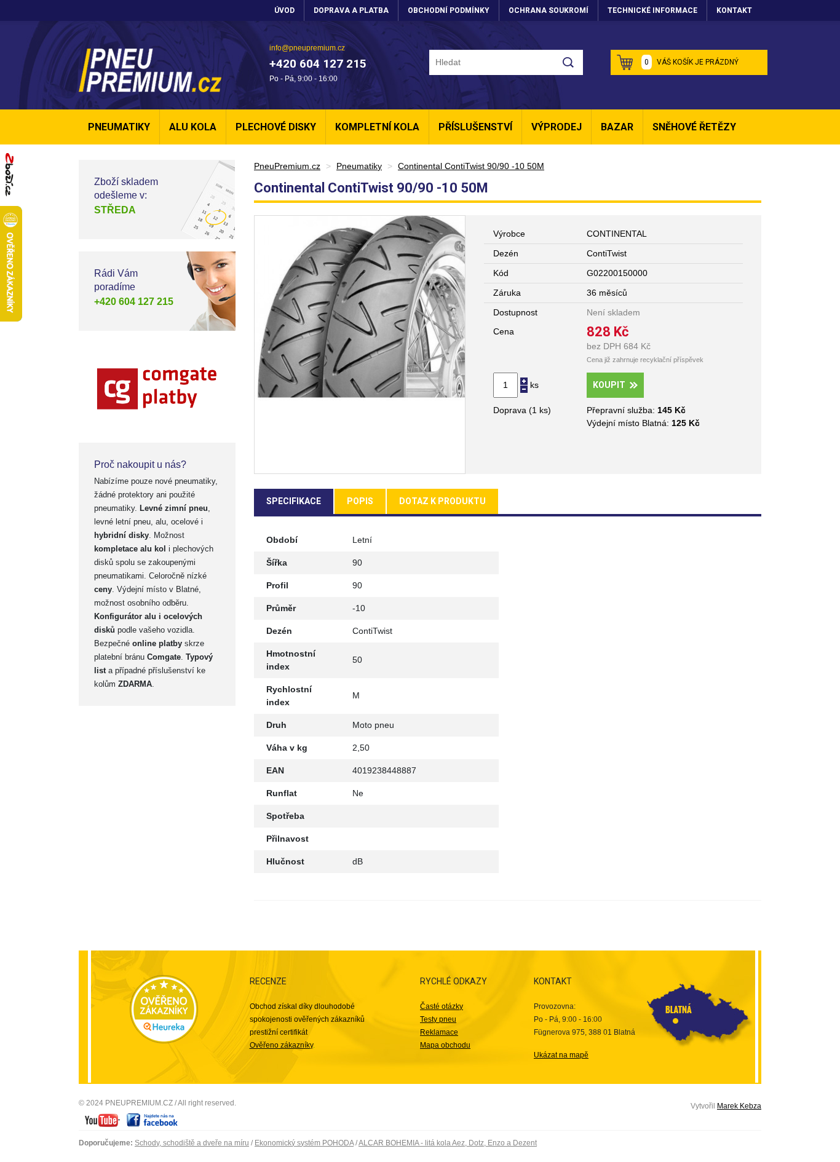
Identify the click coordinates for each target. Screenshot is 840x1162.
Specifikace (293, 501)
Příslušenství (475, 127)
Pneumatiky (119, 127)
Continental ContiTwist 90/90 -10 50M (471, 166)
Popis (360, 501)
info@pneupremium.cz (307, 48)
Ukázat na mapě (561, 1055)
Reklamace (439, 1032)
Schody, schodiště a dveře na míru (192, 1143)
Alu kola (192, 127)
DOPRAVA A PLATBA (351, 10)
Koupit (609, 385)
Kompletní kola (377, 127)
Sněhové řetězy (694, 127)
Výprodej (556, 127)
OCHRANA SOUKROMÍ (548, 10)
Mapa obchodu (445, 1045)
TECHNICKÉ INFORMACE (652, 10)
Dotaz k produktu (442, 501)
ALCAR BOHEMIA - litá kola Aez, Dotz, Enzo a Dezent (448, 1143)
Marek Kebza (739, 1106)
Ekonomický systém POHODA (304, 1143)
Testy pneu (438, 1019)
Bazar (617, 127)
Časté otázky (441, 1006)
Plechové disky (276, 127)
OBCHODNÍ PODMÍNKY (448, 10)
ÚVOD (284, 10)
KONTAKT (734, 10)
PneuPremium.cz (287, 166)
